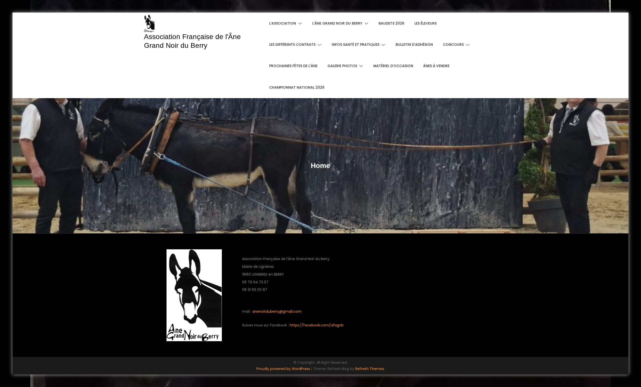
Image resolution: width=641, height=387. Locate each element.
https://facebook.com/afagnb (317, 325)
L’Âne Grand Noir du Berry (337, 23)
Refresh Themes (369, 368)
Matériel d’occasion (393, 65)
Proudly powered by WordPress (283, 368)
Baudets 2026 (391, 23)
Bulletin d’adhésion (414, 44)
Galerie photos (342, 65)
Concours (453, 44)
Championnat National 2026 (297, 87)
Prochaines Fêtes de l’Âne (293, 65)
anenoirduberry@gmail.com (276, 311)
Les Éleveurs (425, 23)
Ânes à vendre (436, 65)
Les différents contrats (292, 44)
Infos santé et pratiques (355, 44)
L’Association (282, 23)
